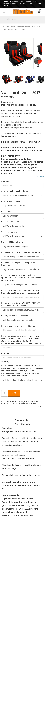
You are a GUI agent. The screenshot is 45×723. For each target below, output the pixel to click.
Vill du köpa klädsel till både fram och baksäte (21, 252)
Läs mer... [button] (40, 176)
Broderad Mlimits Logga (12, 242)
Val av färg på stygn (9, 232)
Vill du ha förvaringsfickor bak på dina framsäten (18, 264)
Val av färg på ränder (10, 222)
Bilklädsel (18, 27)
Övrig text (5, 353)
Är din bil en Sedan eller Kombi (14, 191)
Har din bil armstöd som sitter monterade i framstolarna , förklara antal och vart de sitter (21, 292)
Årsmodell (6, 181)
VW (39, 27)
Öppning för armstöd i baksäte (14, 316)
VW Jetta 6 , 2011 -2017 (14, 29)
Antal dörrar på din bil (10, 201)
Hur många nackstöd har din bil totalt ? (18, 326)
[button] (38, 66)
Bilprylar (9, 27)
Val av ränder (7, 212)
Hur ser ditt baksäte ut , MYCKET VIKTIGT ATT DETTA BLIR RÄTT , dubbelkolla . (20, 304)
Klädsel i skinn (30, 27)
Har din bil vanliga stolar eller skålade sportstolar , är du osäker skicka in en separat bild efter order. (21, 277)
